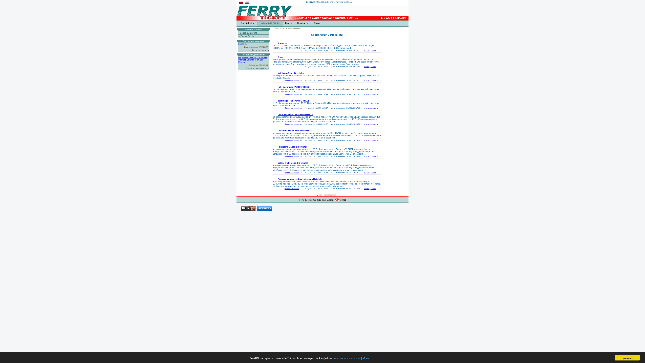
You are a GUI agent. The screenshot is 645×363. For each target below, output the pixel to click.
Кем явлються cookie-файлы (351, 358)
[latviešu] (241, 3)
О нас (317, 23)
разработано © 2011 (334, 200)
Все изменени (259, 50)
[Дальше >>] (330, 195)
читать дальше (370, 50)
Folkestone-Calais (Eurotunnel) (292, 147)
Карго (288, 23)
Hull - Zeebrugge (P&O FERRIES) (293, 87)
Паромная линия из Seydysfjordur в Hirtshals (300, 179)
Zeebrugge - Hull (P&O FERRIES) (293, 101)
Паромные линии (270, 23)
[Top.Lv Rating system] (248, 210)
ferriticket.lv (247, 23)
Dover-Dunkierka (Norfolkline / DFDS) (295, 114)
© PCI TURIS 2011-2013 (310, 200)
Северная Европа (248, 33)
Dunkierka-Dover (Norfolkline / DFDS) (295, 131)
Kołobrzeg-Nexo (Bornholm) (291, 73)
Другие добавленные (256, 68)
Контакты (303, 23)
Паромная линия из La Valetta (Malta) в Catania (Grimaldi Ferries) (252, 59)
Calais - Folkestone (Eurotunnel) (293, 163)
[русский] (246, 3)
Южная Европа (247, 36)
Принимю (627, 358)
